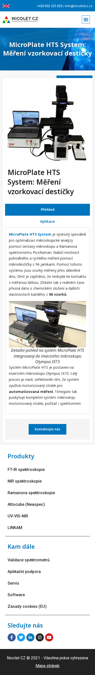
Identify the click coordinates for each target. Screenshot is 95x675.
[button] (86, 19)
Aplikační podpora (24, 571)
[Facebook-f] (12, 637)
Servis (13, 583)
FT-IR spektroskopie (26, 469)
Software (16, 594)
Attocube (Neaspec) (26, 504)
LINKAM (15, 527)
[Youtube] (49, 637)
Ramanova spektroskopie (31, 492)
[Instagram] (40, 637)
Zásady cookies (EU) (27, 606)
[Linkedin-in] (30, 637)
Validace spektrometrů (29, 560)
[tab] (47, 210)
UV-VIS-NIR (18, 516)
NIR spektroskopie (25, 481)
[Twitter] (21, 637)
